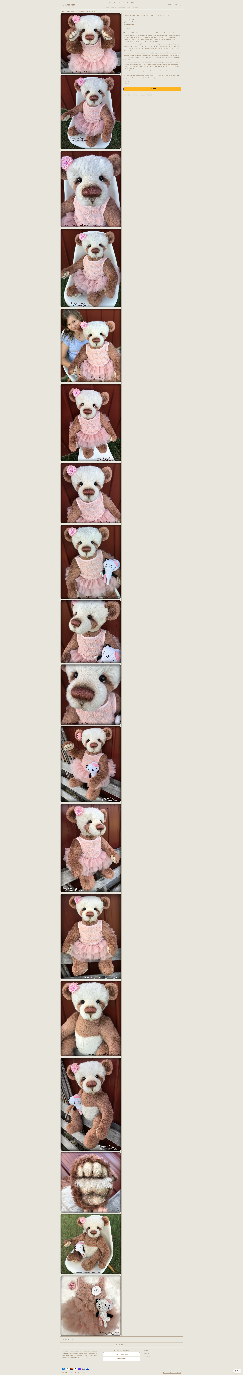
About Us (146, 1353)
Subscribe (121, 1359)
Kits (128, 7)
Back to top (121, 1345)
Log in (169, 4)
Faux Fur (125, 2)
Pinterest (142, 95)
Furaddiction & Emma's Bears (74, 1373)
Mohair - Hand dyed (110, 7)
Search (175, 4)
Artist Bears (121, 7)
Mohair (132, 2)
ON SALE (135, 7)
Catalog (116, 2)
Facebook (149, 95)
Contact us (147, 1356)
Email (129, 95)
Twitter (136, 95)
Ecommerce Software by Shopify (172, 1373)
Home (110, 2)
